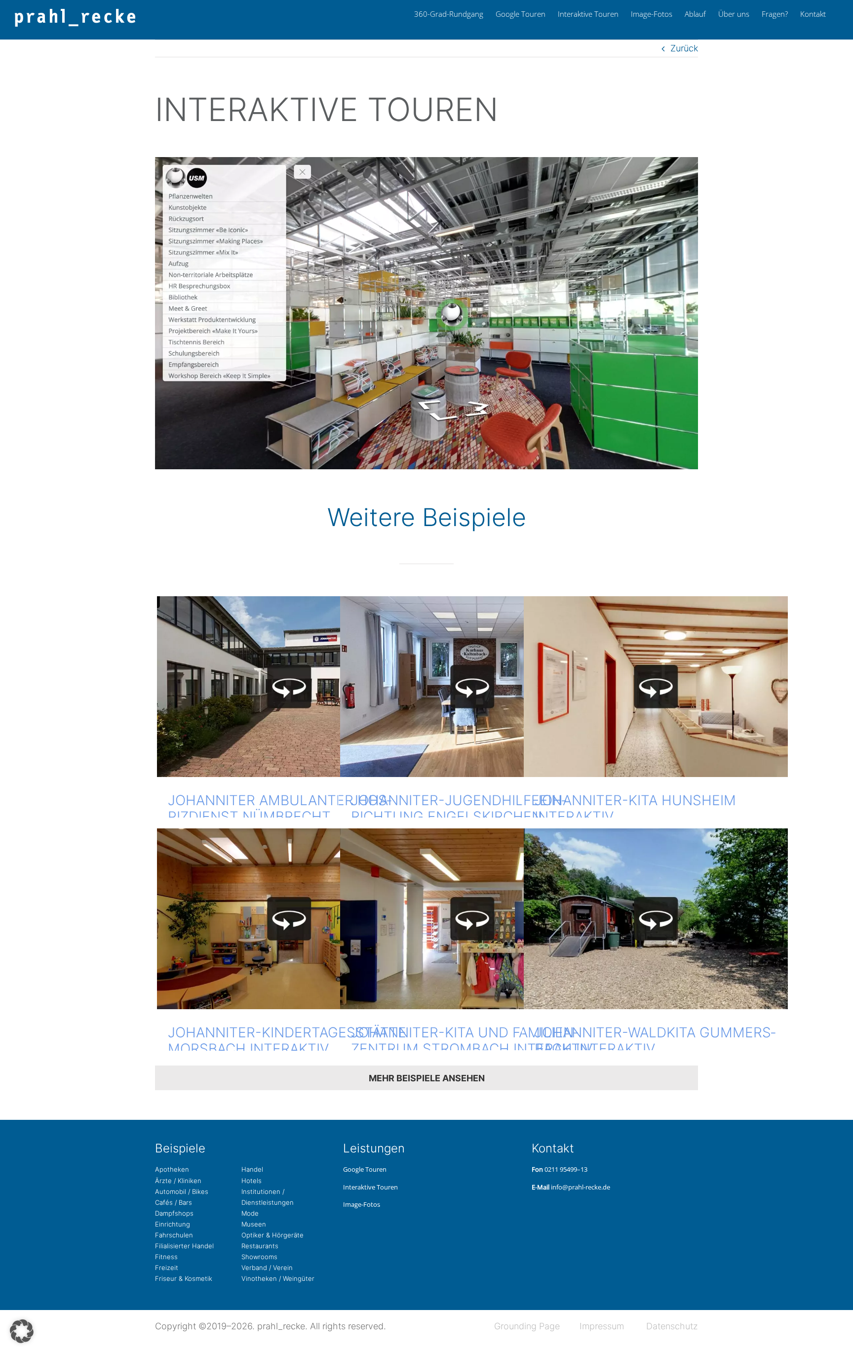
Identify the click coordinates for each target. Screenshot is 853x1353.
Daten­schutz (672, 1326)
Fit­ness (166, 1257)
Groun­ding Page (527, 1326)
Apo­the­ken (172, 1169)
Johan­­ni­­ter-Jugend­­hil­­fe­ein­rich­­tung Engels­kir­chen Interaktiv (458, 817)
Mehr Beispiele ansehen (427, 1078)
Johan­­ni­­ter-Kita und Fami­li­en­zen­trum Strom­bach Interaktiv (471, 1041)
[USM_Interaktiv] (426, 161)
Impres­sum (602, 1326)
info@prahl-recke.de (580, 1187)
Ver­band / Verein (267, 1267)
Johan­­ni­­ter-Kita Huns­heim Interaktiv (635, 808)
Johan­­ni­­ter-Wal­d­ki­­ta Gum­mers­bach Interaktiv (655, 1041)
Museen (253, 1224)
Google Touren (365, 1169)
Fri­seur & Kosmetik (183, 1278)
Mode (250, 1213)
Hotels (251, 1181)
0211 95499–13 (565, 1169)
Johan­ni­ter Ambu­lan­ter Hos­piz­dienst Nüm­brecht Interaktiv (279, 817)
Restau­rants (259, 1246)
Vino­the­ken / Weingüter (277, 1278)
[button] (21, 1331)
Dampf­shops (174, 1213)
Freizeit (166, 1267)
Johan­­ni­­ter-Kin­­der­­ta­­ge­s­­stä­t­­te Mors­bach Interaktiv (287, 1041)
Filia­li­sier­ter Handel (184, 1246)
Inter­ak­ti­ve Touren (370, 1187)
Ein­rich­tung (172, 1224)
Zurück (684, 48)
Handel (252, 1169)
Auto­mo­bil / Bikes (181, 1191)
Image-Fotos (361, 1204)
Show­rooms (259, 1257)
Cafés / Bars (173, 1202)
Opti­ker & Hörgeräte (272, 1235)
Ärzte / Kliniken (178, 1181)
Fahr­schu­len (174, 1235)
